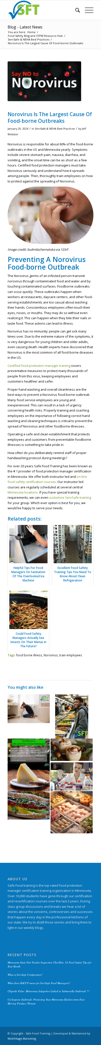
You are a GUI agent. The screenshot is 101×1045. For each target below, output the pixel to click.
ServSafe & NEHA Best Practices (55, 128)
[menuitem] (75, 10)
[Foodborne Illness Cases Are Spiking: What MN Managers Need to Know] (29, 708)
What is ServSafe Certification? (25, 974)
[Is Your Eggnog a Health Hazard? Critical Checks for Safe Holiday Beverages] (71, 750)
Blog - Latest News (25, 27)
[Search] (75, 10)
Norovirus (51, 655)
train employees (70, 655)
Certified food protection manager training (39, 365)
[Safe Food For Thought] (42, 10)
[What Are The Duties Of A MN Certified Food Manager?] (29, 750)
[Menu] (86, 10)
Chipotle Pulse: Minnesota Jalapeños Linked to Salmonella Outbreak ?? (48, 991)
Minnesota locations (23, 492)
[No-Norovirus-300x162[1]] (44, 81)
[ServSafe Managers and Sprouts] (29, 805)
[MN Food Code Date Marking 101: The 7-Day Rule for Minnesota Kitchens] (71, 812)
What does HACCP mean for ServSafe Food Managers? (39, 983)
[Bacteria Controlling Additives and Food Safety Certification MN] (71, 776)
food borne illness (29, 655)
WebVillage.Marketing (22, 1038)
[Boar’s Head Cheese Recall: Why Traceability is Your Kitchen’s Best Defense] (29, 776)
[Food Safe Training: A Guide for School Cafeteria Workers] (71, 716)
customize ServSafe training (70, 497)
